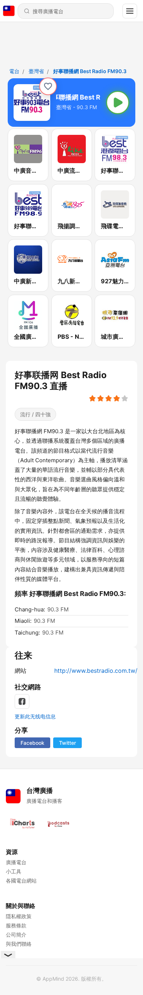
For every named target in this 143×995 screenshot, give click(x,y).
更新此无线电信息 (35, 716)
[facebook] (22, 701)
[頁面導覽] (129, 11)
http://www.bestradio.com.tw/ (96, 670)
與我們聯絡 (19, 944)
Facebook (32, 743)
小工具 (13, 871)
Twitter (67, 743)
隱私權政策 (19, 916)
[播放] (117, 102)
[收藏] (48, 86)
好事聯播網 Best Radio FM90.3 (89, 71)
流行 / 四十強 (35, 414)
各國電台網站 (21, 880)
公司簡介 (16, 934)
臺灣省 (36, 71)
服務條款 (16, 925)
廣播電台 (16, 862)
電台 (14, 71)
